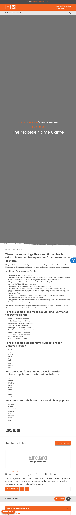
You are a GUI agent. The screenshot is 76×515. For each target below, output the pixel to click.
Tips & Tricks (33, 122)
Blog (25, 122)
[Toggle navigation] (8, 7)
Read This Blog (12, 489)
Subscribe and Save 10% (40, 2)
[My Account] (70, 13)
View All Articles (63, 443)
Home (20, 122)
